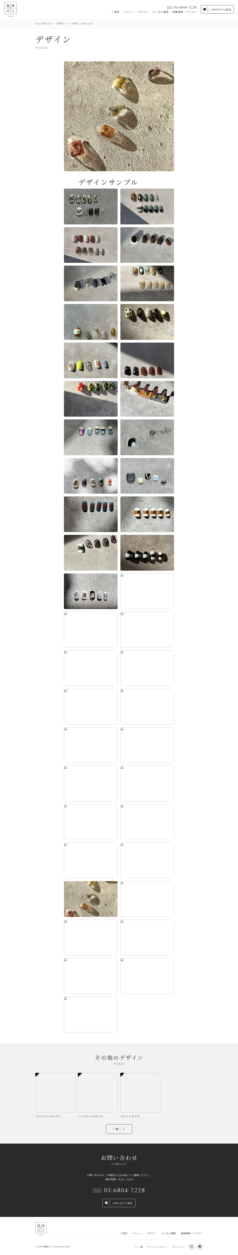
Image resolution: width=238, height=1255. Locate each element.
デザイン (143, 12)
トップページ (43, 24)
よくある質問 (160, 12)
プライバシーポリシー (157, 1246)
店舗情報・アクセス (184, 12)
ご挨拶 (115, 12)
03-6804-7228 (185, 7)
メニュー (128, 12)
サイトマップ (178, 1246)
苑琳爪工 (47, 1246)
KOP (67, 1246)
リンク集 (139, 1246)
